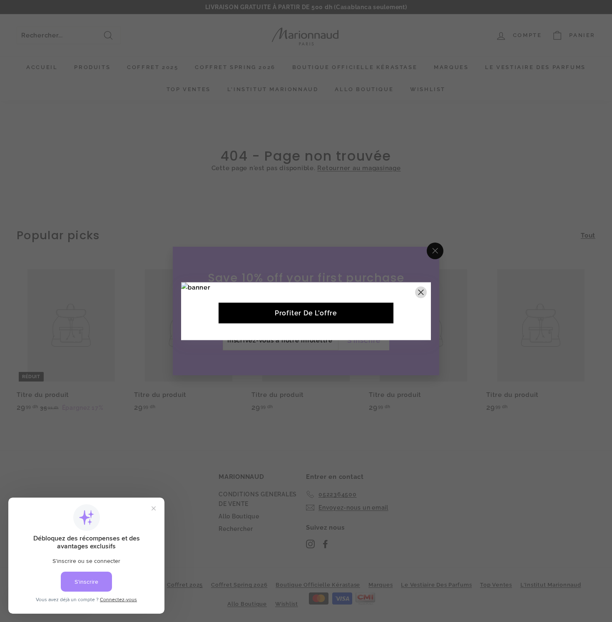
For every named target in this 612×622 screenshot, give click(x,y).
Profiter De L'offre (306, 313)
